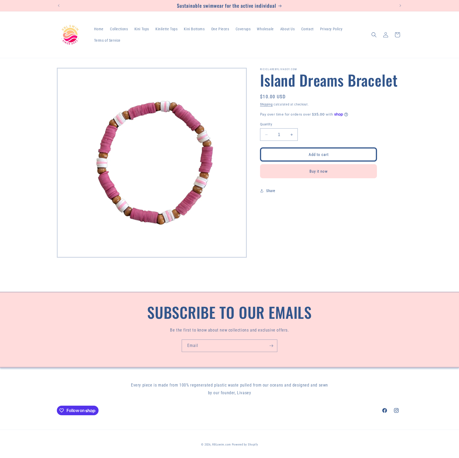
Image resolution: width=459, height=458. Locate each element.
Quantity (266, 124)
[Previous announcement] (59, 6)
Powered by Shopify (245, 444)
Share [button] (270, 191)
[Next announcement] (400, 6)
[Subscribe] (271, 346)
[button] (374, 35)
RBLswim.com (221, 444)
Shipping (266, 104)
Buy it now (318, 171)
